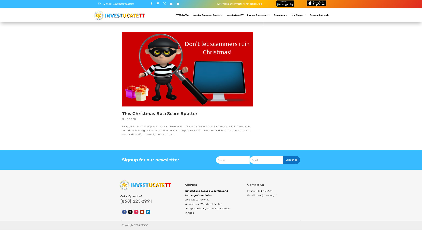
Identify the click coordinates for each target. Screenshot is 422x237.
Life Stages (297, 15)
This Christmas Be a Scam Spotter (159, 113)
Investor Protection (257, 15)
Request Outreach (319, 15)
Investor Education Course (206, 15)
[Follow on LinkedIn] (177, 3)
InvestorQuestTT (235, 15)
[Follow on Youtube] (171, 3)
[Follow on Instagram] (158, 3)
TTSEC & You (182, 15)
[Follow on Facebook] (151, 3)
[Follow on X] (164, 3)
